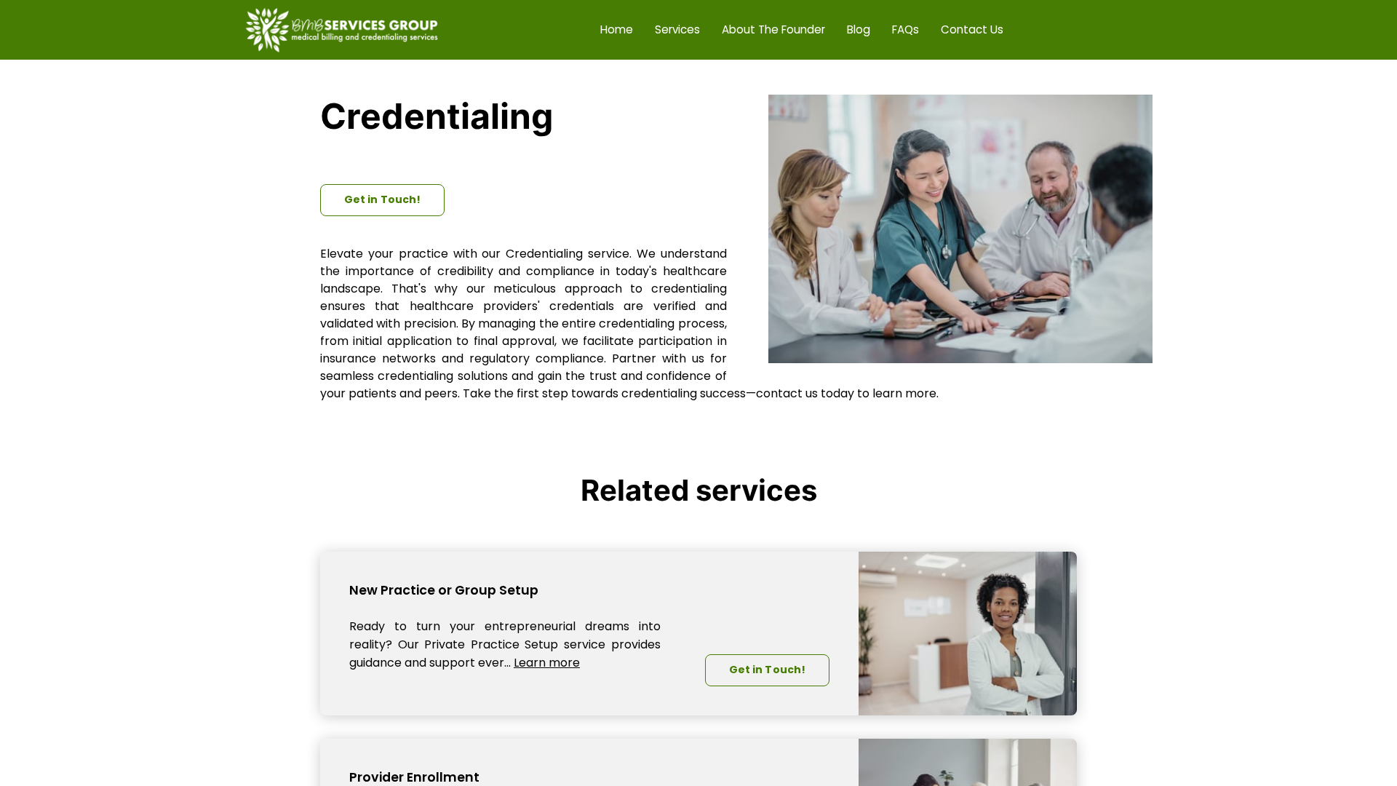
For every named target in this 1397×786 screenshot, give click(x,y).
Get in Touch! (382, 199)
